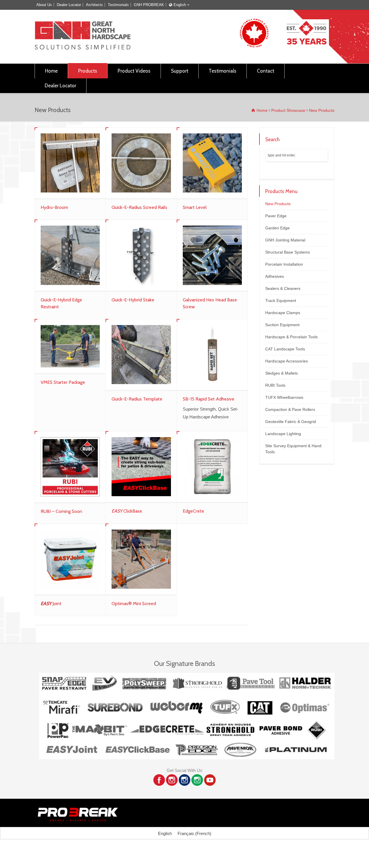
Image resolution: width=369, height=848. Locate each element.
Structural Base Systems (287, 252)
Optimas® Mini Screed (134, 603)
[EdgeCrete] (212, 466)
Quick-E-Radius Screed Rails (139, 207)
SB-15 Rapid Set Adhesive (208, 399)
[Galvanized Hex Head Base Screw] (212, 255)
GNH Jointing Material (285, 240)
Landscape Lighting (283, 433)
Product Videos (134, 71)
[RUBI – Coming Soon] (70, 466)
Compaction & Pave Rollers (290, 409)
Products (87, 71)
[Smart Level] (212, 162)
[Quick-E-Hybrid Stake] (141, 255)
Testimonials (118, 5)
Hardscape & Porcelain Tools (291, 337)
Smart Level (195, 207)
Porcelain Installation (284, 264)
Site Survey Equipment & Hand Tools (293, 448)
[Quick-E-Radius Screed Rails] (141, 162)
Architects (94, 5)
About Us (44, 5)
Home (51, 71)
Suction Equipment (282, 324)
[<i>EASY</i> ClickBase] (141, 466)
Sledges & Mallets (281, 373)
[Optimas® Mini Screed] (141, 559)
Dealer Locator (69, 5)
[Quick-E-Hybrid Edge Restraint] (70, 255)
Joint (51, 603)
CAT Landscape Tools (285, 349)
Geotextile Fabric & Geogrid (290, 421)
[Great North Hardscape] (83, 48)
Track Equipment (280, 300)
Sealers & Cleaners (282, 288)
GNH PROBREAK (149, 5)
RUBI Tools (275, 385)
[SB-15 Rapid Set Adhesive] (212, 354)
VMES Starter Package (63, 382)
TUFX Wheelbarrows (284, 397)
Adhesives (274, 276)
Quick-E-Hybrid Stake (133, 300)
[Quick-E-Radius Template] (141, 354)
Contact (265, 71)
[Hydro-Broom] (70, 162)
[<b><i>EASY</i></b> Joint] (70, 559)
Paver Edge (276, 216)
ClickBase (127, 511)
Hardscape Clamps (282, 312)
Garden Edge (277, 228)
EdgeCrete (193, 511)
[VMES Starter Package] (70, 346)
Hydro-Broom (54, 207)
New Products (278, 203)
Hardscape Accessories (286, 361)
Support (179, 71)
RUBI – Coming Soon (61, 511)
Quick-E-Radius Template (137, 399)
